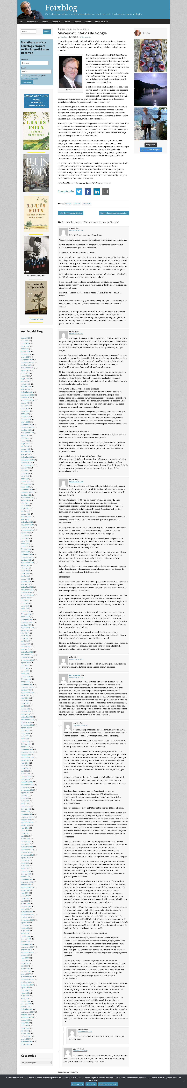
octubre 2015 (26, 690)
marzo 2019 (25, 579)
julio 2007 (24, 958)
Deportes (77, 22)
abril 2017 (25, 641)
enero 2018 (25, 617)
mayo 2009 (25, 898)
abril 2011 (25, 836)
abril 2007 (25, 966)
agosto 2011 (25, 825)
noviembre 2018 (27, 590)
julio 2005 (24, 1023)
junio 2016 (25, 668)
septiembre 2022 (27, 465)
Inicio (21, 22)
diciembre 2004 (27, 1042)
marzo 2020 (25, 546)
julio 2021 (24, 503)
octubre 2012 (26, 787)
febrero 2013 (26, 776)
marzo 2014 (25, 741)
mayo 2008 (25, 931)
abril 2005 (25, 1031)
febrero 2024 (26, 419)
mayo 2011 (25, 833)
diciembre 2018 (27, 587)
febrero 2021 (26, 517)
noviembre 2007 (27, 947)
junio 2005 (25, 1025)
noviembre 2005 (27, 1012)
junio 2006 (25, 993)
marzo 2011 (25, 839)
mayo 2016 (25, 671)
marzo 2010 (25, 871)
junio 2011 (25, 831)
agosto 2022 (25, 468)
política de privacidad (29, 79)
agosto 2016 (25, 663)
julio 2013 (24, 763)
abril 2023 (25, 446)
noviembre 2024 (27, 395)
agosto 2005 (25, 1020)
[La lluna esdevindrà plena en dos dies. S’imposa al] (150, 89)
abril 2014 (25, 739)
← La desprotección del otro (70, 213)
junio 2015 (25, 701)
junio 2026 (25, 343)
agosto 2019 (25, 565)
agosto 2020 (25, 533)
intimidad (86, 203)
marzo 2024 (25, 417)
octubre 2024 (26, 398)
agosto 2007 (25, 955)
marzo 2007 (25, 969)
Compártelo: (66, 191)
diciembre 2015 (27, 684)
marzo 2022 (25, 481)
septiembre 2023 (27, 433)
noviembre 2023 (27, 427)
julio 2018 (24, 601)
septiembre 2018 (27, 595)
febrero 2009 (26, 906)
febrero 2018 (26, 614)
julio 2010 (24, 860)
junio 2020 (25, 538)
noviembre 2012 (27, 785)
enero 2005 (25, 1039)
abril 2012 (25, 803)
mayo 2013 (25, 768)
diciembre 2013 (27, 749)
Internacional (32, 22)
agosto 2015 (25, 695)
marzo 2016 (25, 676)
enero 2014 (25, 747)
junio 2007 (25, 961)
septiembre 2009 (27, 887)
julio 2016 (24, 666)
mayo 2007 (25, 963)
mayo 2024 (25, 411)
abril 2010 (25, 868)
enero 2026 (25, 357)
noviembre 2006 (27, 979)
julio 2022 (24, 471)
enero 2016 (25, 682)
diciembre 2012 (27, 782)
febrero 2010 (26, 874)
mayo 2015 (25, 703)
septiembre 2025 (27, 368)
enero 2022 (25, 487)
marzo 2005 (25, 1034)
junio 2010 (25, 863)
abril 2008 (25, 933)
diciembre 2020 (27, 522)
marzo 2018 (25, 611)
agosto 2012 (25, 793)
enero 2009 (25, 909)
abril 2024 (25, 414)
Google (68, 203)
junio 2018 (25, 603)
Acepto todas (77, 1084)
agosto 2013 (25, 760)
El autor (88, 22)
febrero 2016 (26, 679)
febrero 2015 (26, 712)
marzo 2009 (25, 904)
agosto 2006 (25, 988)
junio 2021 (25, 506)
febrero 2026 (26, 354)
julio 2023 (24, 438)
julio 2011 (24, 828)
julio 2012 (24, 795)
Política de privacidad (108, 1084)
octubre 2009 (26, 885)
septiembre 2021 (27, 498)
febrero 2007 (26, 971)
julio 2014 (24, 730)
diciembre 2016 (27, 652)
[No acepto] (184, 1081)
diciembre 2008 (27, 912)
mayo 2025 (25, 379)
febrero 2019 (26, 582)
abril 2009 (25, 901)
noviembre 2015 (27, 687)
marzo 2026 (25, 352)
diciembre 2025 (27, 360)
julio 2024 (24, 406)
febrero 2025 (26, 387)
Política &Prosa (36, 319)
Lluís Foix (64, 37)
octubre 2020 (26, 527)
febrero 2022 (26, 484)
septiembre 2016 (27, 660)
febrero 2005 (26, 1036)
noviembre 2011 (27, 817)
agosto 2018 (25, 598)
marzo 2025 (25, 384)
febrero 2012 (26, 809)
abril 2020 (25, 544)
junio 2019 (25, 571)
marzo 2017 (25, 644)
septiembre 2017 (27, 628)
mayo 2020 (25, 541)
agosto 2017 (25, 630)
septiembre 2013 (27, 757)
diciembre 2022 (27, 457)
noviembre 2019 (27, 557)
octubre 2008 (26, 917)
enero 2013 (25, 779)
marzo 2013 (25, 774)
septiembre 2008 (27, 920)
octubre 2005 (26, 1015)
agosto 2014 (25, 728)
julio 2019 (24, 568)
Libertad (77, 203)
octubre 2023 (26, 430)
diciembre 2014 (27, 717)
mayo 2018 (25, 606)
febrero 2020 (26, 549)
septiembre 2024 (27, 400)
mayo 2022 (25, 476)
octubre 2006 (26, 982)
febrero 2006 (26, 1004)
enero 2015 (25, 714)
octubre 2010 (26, 852)
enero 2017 (25, 649)
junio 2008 (25, 928)
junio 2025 (25, 376)
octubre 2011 (26, 820)
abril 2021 (25, 511)
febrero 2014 (26, 744)
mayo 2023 (25, 444)
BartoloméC (74, 675)
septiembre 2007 (27, 952)
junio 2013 (25, 766)
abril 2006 (25, 998)
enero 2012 (25, 812)
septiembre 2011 (27, 822)
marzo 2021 (25, 514)
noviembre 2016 (27, 655)
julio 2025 (24, 373)
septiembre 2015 (27, 693)
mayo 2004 (25, 1044)
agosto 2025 (25, 370)
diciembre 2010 (27, 847)
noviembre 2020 (27, 525)
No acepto (91, 1084)
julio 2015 (24, 698)
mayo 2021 (25, 508)
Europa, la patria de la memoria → (114, 213)
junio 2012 (25, 798)
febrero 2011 (26, 841)
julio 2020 (24, 536)
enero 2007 (25, 974)
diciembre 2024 (27, 392)
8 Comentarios (85, 37)
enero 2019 (25, 584)
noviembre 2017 (27, 622)
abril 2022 (25, 479)
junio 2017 (25, 636)
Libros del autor (101, 22)
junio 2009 (25, 896)
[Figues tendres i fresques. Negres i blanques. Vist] (150, 55)
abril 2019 (25, 576)
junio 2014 (25, 733)
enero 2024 (25, 422)
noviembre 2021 (27, 492)
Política (45, 22)
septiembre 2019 (27, 563)
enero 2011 (25, 844)
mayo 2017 (25, 638)
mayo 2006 (25, 996)
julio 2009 (24, 893)
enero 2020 (25, 552)
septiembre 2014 (27, 725)
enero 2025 (25, 389)
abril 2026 (25, 349)
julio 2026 (24, 341)
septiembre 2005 (27, 1017)
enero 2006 (25, 1007)
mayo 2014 (25, 736)
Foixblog (61, 7)
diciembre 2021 (27, 490)
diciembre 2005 (27, 1009)
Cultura (67, 22)
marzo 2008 (25, 936)
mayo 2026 (25, 346)
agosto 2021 (25, 500)
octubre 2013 (26, 755)
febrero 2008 (26, 939)
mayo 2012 (25, 801)
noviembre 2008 (27, 915)
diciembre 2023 (27, 425)
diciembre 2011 (27, 814)
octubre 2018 (26, 592)
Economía (56, 22)
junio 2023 (25, 441)
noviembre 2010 (27, 850)
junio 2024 (25, 408)
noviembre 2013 (27, 752)
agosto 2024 (25, 403)
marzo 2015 (25, 709)
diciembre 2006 (27, 977)
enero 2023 (25, 454)
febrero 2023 (26, 452)
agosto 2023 (25, 435)
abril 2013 (25, 771)
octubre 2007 (26, 950)
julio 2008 (24, 925)
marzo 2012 (25, 806)
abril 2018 (25, 609)
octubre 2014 (26, 722)
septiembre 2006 (27, 985)
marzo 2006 (25, 1001)
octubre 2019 (26, 560)
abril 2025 (25, 381)
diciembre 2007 (27, 944)
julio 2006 (24, 990)
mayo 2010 (25, 866)
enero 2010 (25, 877)
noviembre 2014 (27, 720)
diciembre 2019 (27, 554)
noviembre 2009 (27, 882)
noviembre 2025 (27, 362)
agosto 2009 (25, 890)
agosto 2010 (25, 858)
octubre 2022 (26, 463)
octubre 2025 (26, 365)
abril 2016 (25, 674)
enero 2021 (25, 519)
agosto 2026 (25, 338)
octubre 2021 (26, 495)
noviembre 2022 (27, 460)
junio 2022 (25, 473)
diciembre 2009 (27, 879)
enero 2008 (25, 942)
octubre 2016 (26, 657)
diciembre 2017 (27, 619)
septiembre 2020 (27, 530)
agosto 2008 (25, 923)
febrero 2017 (26, 647)
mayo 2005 (25, 1028)
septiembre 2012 (27, 790)
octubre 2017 (26, 625)
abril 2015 (25, 706)
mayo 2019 (25, 573)
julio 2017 (24, 633)
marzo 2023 (25, 449)
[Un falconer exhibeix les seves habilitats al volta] (150, 124)
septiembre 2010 (27, 855)
